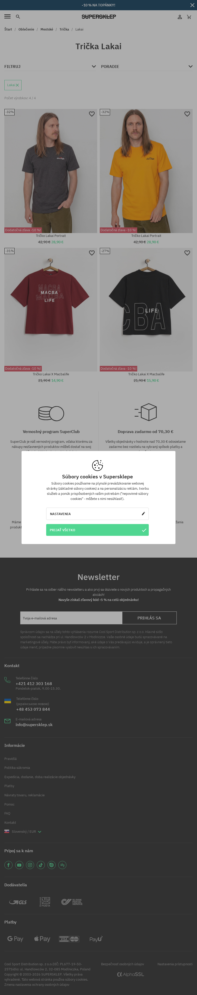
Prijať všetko (62, 530)
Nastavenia (60, 513)
